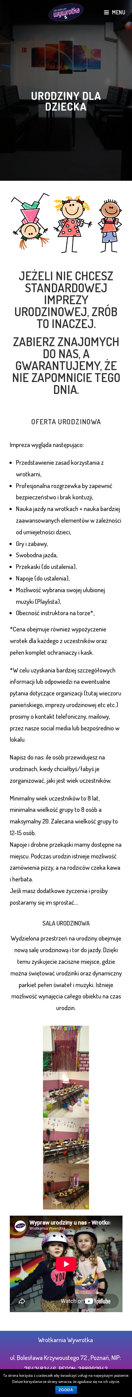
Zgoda (66, 1390)
